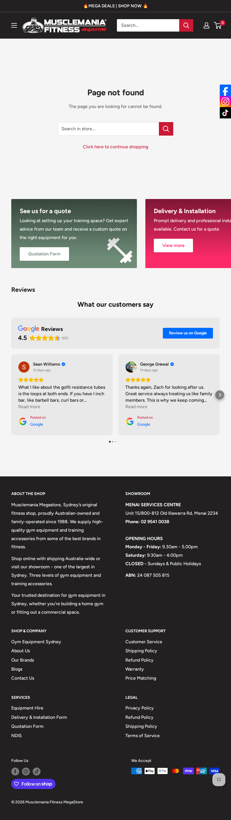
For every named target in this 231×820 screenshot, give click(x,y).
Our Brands (22, 660)
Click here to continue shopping (115, 146)
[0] (217, 25)
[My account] (206, 25)
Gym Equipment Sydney (36, 641)
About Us (20, 650)
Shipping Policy (141, 650)
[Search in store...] (166, 129)
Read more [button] (29, 406)
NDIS (16, 735)
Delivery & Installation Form (39, 717)
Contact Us (22, 678)
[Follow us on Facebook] (15, 771)
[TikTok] (225, 112)
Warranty (134, 669)
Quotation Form (27, 726)
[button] (11, 394)
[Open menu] (14, 25)
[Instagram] (225, 101)
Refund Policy (139, 660)
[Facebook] (225, 90)
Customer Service (143, 641)
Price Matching (140, 678)
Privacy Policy (139, 708)
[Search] (186, 25)
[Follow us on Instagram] (26, 771)
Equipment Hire (27, 708)
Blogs (16, 669)
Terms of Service (142, 735)
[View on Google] (24, 367)
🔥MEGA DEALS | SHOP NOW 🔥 (115, 5)
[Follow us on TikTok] (37, 771)
